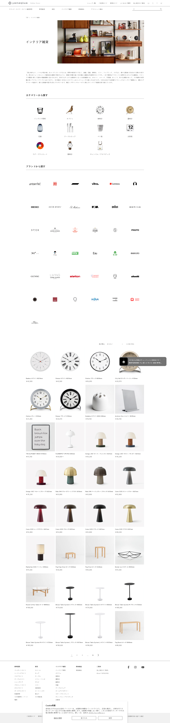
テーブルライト (19, 679)
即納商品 (81, 9)
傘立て (37, 694)
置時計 (58, 679)
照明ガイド (113, 3)
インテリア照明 (61, 670)
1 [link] (71, 655)
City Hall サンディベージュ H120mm (126, 378)
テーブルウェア (61, 688)
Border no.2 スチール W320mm (124, 567)
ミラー (37, 685)
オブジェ (58, 673)
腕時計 (58, 682)
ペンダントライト (20, 670)
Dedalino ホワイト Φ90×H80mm (95, 416)
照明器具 (42, 9)
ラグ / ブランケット (62, 694)
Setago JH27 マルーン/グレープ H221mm (39, 491)
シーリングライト (20, 673)
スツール (38, 670)
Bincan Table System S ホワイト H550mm (98, 605)
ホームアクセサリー (62, 691)
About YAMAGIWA (103, 673)
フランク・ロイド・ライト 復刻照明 (20, 9)
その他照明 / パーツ (21, 697)
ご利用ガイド (103, 3)
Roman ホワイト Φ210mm (64, 378)
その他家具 (38, 697)
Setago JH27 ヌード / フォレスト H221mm (98, 454)
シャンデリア (18, 682)
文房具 (58, 700)
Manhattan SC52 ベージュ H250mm (37, 567)
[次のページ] (98, 655)
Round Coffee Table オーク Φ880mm (38, 605)
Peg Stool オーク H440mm (93, 567)
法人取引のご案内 (139, 3)
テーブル (38, 676)
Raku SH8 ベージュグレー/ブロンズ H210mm (99, 491)
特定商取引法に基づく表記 (134, 716)
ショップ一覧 (91, 3)
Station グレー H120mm (33, 416)
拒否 (110, 718)
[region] (85, 254)
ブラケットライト (20, 685)
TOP (27, 17)
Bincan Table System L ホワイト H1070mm (98, 642)
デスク (37, 682)
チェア (37, 673)
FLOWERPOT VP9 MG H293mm (65, 454)
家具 (53, 9)
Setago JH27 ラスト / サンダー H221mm (128, 454)
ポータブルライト (20, 691)
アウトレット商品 (97, 9)
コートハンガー (40, 691)
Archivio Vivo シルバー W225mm (125, 416)
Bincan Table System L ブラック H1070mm (69, 642)
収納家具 (38, 688)
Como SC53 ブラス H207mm (124, 529)
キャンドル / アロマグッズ (64, 697)
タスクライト (18, 688)
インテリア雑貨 (67, 9)
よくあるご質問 (125, 3)
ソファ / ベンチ (40, 679)
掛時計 (58, 676)
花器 (57, 685)
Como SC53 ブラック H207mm (95, 529)
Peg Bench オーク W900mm (123, 642)
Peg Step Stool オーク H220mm (66, 567)
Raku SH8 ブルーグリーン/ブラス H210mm (69, 491)
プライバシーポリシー (97, 713)
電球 (15, 700)
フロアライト (18, 676)
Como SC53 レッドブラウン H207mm (37, 529)
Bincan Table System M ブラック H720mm (128, 605)
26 (93, 655)
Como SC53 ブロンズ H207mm (65, 529)
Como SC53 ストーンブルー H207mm (126, 491)
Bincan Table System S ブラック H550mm (69, 605)
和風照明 (17, 694)
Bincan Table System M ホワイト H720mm (39, 642)
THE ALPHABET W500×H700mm (36, 454)
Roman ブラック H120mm (64, 416)
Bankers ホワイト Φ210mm (34, 378)
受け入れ (84, 718)
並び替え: (102, 344)
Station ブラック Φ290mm (93, 378)
